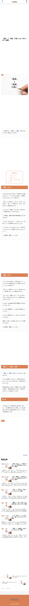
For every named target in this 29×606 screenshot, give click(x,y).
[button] (26, 347)
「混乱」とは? (12, 175)
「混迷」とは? (12, 177)
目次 (13, 173)
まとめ (10, 181)
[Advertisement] (14, 20)
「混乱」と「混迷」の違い (15, 179)
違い (3, 420)
